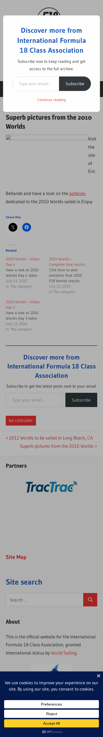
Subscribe (75, 83)
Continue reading (51, 99)
